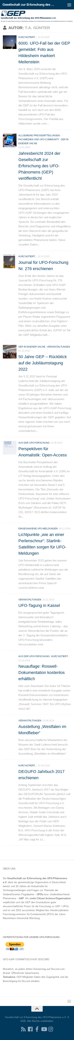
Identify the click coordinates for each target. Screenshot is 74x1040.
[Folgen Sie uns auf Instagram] (50, 1029)
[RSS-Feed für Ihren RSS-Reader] (23, 1029)
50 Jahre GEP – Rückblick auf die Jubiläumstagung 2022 (42, 363)
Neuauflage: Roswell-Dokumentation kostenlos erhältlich (41, 672)
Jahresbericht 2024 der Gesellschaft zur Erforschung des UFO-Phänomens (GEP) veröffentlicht (39, 166)
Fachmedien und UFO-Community (38, 139)
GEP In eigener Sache (31, 346)
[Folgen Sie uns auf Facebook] (30, 1029)
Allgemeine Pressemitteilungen (39, 135)
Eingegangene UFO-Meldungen (38, 528)
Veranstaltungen (58, 346)
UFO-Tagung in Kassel (39, 605)
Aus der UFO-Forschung (34, 442)
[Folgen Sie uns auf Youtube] (43, 1029)
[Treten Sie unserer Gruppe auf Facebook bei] (37, 1029)
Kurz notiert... (27, 37)
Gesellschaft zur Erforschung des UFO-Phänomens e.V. (29, 4)
